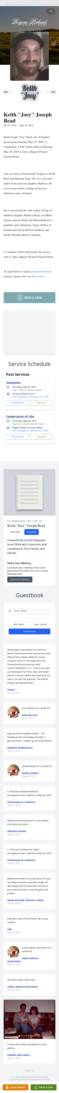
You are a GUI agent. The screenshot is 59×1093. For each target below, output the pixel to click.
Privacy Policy (21, 1079)
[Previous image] (6, 1019)
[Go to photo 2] (21, 1035)
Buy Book (31, 531)
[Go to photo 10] (35, 1035)
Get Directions (17, 403)
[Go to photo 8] (32, 1035)
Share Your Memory (20, 579)
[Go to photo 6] (28, 1035)
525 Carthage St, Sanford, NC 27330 (30, 396)
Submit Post (29, 631)
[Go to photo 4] (25, 1035)
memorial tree (40, 271)
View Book (15, 531)
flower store (37, 276)
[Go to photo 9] (34, 1035)
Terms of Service (38, 1079)
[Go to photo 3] (23, 1035)
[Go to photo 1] (19, 1036)
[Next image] (52, 1019)
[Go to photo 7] (30, 1035)
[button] (29, 1019)
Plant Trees (41, 403)
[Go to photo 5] (26, 1035)
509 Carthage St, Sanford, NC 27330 (30, 430)
